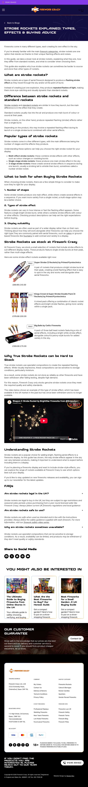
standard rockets (30, 105)
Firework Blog (63, 719)
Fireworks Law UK (65, 709)
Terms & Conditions (40, 694)
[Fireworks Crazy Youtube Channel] (14, 745)
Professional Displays (41, 709)
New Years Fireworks (41, 715)
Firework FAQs (64, 722)
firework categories (49, 51)
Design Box (70, 776)
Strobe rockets (11, 105)
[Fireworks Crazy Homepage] (46, 10)
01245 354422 (10, 2)
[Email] (28, 556)
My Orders (37, 684)
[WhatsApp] (17, 556)
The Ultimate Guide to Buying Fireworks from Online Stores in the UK (16, 602)
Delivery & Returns (40, 691)
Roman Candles (64, 691)
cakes (69, 233)
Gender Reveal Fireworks (67, 697)
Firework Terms (64, 715)
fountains (28, 236)
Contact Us (76, 638)
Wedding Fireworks (40, 712)
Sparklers (62, 694)
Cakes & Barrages (65, 687)
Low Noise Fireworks (41, 719)
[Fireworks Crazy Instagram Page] (23, 745)
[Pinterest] (22, 556)
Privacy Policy (39, 697)
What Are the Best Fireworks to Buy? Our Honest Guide (43, 600)
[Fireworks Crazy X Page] (19, 745)
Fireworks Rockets (65, 684)
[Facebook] (6, 556)
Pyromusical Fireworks (41, 722)
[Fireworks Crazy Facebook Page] (10, 745)
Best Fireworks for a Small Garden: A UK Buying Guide (70, 600)
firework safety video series (36, 522)
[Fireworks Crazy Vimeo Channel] (27, 745)
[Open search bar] (79, 10)
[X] (12, 556)
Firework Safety (64, 712)
